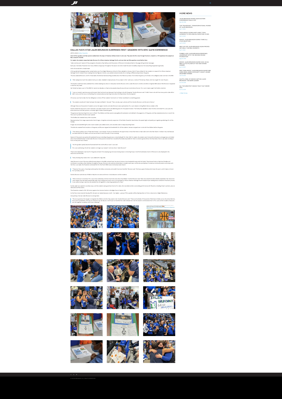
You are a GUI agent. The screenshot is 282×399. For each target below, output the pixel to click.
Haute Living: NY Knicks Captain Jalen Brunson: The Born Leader (192, 79)
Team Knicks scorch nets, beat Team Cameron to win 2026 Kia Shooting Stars (194, 33)
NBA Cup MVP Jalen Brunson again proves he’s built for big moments (194, 47)
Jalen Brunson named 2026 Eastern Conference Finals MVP (192, 19)
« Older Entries (183, 93)
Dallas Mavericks (83, 53)
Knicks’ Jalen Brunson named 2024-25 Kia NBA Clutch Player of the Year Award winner (194, 63)
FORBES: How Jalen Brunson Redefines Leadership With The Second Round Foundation (193, 55)
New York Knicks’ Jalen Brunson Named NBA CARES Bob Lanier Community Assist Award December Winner (195, 72)
